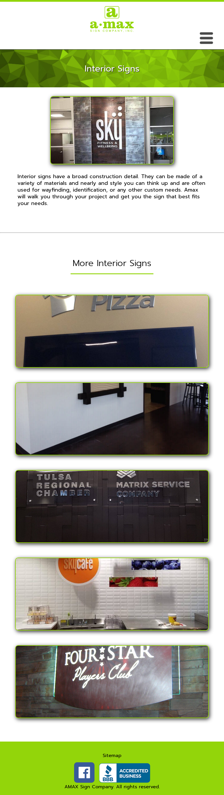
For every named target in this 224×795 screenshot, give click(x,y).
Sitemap (112, 755)
